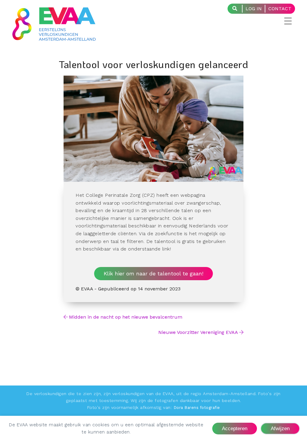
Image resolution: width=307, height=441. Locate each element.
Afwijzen (280, 428)
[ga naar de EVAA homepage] (54, 37)
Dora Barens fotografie (197, 407)
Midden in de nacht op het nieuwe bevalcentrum (125, 317)
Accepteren (234, 428)
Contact (279, 8)
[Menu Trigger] (284, 21)
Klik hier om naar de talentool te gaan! (153, 274)
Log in (254, 8)
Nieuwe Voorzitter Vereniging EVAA (198, 332)
